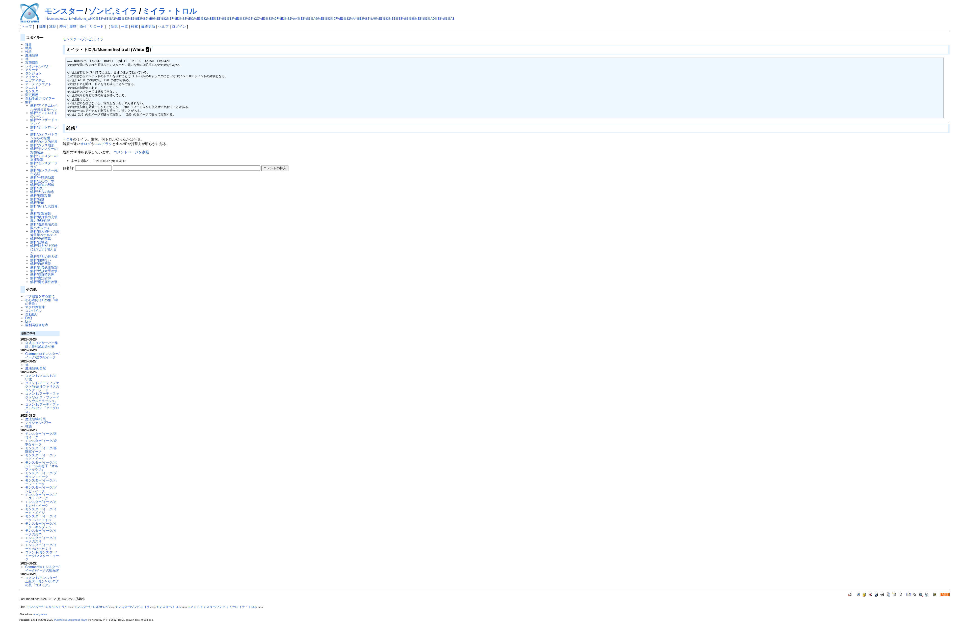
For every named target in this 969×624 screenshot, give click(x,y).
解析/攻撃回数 (40, 213)
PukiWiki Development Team (70, 619)
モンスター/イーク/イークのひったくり (41, 546)
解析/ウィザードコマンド (44, 121)
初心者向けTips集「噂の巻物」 (41, 301)
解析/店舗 (37, 199)
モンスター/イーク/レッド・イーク (41, 457)
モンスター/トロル (168, 606)
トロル (68, 139)
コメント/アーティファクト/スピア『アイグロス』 (42, 408)
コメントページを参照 (131, 152)
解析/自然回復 (40, 264)
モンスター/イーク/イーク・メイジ (41, 511)
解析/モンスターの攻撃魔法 (44, 150)
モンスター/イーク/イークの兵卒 (41, 532)
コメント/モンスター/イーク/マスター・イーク (42, 555)
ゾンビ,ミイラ (113, 11)
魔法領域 (31, 55)
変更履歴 (31, 95)
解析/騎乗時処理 (42, 274)
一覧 (124, 26)
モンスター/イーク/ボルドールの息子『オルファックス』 (41, 466)
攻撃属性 (31, 62)
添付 (83, 26)
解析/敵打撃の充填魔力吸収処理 (44, 218)
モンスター (64, 11)
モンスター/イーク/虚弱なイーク (41, 442)
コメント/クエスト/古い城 (41, 377)
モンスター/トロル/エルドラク (47, 606)
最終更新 (148, 26)
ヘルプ (163, 26)
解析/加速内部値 (42, 185)
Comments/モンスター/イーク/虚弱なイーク (42, 355)
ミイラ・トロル (170, 11)
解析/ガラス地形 (42, 145)
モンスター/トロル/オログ (91, 606)
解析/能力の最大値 (44, 257)
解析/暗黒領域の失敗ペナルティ (44, 226)
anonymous (40, 614)
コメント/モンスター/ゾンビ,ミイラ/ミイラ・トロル (222, 606)
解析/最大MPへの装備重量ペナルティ (44, 233)
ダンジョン (33, 73)
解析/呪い (37, 188)
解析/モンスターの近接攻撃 (44, 157)
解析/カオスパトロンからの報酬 (44, 136)
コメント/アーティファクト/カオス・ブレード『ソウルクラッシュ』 (42, 397)
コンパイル (33, 311)
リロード (97, 26)
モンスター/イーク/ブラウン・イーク (41, 474)
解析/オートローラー (44, 129)
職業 (28, 48)
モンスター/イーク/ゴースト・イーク (41, 496)
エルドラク (103, 144)
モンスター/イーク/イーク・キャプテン (41, 525)
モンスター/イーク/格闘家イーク (41, 449)
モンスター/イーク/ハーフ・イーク (41, 482)
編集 (42, 26)
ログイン (179, 26)
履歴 (72, 26)
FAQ (28, 318)
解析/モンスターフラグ (44, 164)
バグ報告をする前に (40, 296)
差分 (62, 26)
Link (28, 321)
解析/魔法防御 (40, 278)
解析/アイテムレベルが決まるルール (44, 107)
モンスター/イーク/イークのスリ (41, 539)
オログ (85, 144)
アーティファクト (38, 84)
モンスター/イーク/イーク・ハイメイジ (41, 518)
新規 (114, 26)
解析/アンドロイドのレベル (44, 114)
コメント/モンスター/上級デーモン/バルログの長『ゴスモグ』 (42, 581)
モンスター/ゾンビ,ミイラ (83, 39)
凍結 (52, 26)
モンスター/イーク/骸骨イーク (41, 435)
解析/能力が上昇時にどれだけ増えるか (44, 249)
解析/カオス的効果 (44, 142)
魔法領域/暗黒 (35, 419)
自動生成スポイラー (40, 98)
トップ (26, 26)
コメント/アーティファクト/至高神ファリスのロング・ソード (42, 386)
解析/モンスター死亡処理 (44, 172)
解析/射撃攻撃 (40, 195)
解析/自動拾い (40, 260)
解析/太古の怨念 (42, 192)
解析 (28, 102)
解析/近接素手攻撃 (44, 271)
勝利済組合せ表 (36, 325)
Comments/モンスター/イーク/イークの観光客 (42, 568)
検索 (134, 26)
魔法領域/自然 (35, 368)
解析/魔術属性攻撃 (44, 282)
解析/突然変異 (40, 239)
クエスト (31, 88)
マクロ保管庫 (35, 307)
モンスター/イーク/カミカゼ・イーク (41, 503)
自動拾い (31, 314)
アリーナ (31, 70)
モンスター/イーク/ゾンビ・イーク (41, 489)
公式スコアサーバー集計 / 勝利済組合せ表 (41, 344)
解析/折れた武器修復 (44, 208)
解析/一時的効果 (42, 177)
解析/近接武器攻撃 (44, 267)
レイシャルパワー (38, 66)
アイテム (31, 77)
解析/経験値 (39, 242)
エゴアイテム (35, 80)
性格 (28, 52)
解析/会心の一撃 (42, 181)
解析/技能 (37, 203)
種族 (28, 44)
